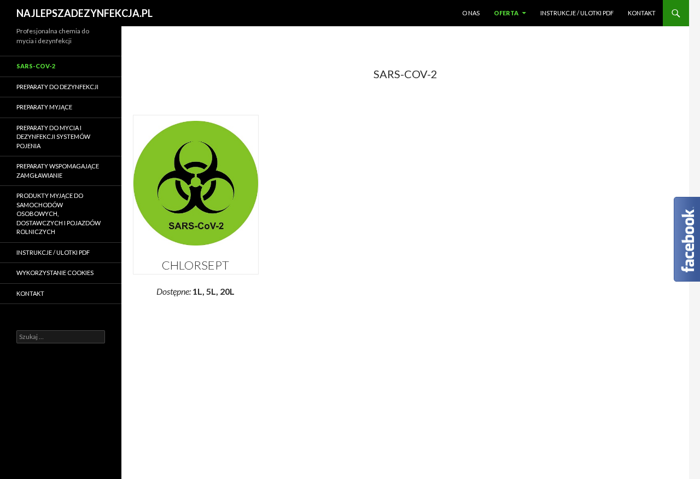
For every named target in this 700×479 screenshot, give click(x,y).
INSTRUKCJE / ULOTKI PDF (577, 12)
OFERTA (506, 12)
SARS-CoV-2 (35, 65)
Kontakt (642, 12)
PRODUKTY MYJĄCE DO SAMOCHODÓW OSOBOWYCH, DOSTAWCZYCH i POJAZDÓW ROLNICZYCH (58, 213)
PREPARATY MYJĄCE (44, 106)
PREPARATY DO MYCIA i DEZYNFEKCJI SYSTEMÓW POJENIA (53, 136)
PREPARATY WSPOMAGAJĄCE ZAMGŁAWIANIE (57, 170)
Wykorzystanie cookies (55, 272)
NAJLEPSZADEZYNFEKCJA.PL (84, 13)
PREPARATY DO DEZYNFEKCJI (57, 86)
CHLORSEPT (195, 265)
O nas (471, 12)
